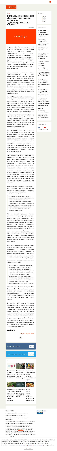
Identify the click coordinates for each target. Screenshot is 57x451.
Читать (31, 346)
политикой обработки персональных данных (31, 445)
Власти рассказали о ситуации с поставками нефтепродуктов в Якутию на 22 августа (43, 65)
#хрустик (27, 333)
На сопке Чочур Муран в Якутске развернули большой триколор (44, 73)
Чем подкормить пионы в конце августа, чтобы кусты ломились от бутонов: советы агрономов (44, 101)
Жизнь (8, 13)
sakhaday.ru (20, 429)
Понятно (28, 448)
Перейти (31, 354)
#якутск (22, 333)
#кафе (32, 333)
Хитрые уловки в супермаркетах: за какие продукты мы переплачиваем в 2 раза (44, 82)
